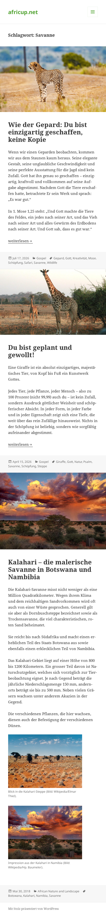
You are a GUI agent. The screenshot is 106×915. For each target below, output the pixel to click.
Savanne (40, 263)
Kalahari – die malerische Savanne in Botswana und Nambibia (50, 569)
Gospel (41, 258)
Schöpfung (28, 466)
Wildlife (52, 263)
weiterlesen (20, 240)
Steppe (42, 466)
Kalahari (29, 896)
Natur (78, 462)
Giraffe (61, 462)
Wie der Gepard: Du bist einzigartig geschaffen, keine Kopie (47, 132)
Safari (28, 263)
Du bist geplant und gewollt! (40, 351)
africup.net (23, 12)
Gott (68, 258)
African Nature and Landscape (58, 891)
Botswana (15, 896)
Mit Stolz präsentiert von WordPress (33, 909)
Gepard (58, 258)
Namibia (42, 896)
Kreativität (80, 258)
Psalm (87, 462)
